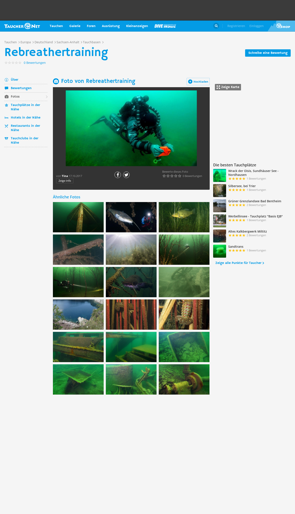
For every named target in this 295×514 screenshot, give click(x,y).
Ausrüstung (111, 26)
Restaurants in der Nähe (25, 128)
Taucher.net (22, 26)
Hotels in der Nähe (25, 118)
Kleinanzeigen (137, 26)
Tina (65, 176)
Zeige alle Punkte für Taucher (238, 263)
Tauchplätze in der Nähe (25, 107)
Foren (91, 26)
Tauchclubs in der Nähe (24, 140)
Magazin (165, 26)
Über (14, 80)
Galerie (74, 26)
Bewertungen (21, 88)
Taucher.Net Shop (281, 26)
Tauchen (56, 26)
